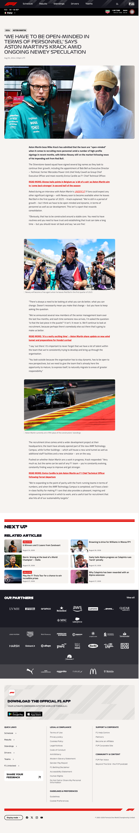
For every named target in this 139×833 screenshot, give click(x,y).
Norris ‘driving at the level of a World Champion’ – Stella (40, 558)
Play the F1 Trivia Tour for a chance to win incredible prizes (42, 577)
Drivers (75, 4)
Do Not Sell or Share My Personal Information (65, 781)
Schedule (28, 4)
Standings (59, 4)
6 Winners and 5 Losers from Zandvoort (41, 545)
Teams (89, 4)
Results (43, 4)
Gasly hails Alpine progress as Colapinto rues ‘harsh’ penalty (110, 558)
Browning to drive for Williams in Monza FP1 (110, 542)
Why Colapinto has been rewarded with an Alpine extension (109, 574)
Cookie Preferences (59, 801)
